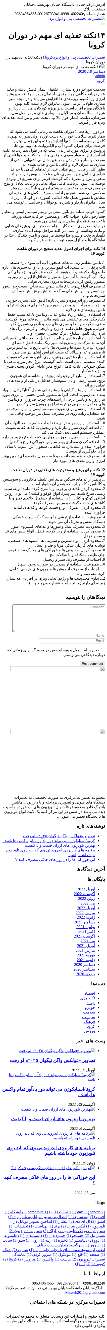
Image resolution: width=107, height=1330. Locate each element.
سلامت (89, 1012)
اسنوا (98, 1221)
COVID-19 (64, 1212)
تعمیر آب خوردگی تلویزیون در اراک (74, 1231)
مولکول (62, 1254)
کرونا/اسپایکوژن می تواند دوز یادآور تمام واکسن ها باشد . (48, 841)
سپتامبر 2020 (84, 969)
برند (54, 1226)
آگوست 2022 (84, 894)
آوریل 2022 (86, 908)
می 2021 (88, 941)
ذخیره (60, 1240)
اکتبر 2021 (86, 931)
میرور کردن (39, 1254)
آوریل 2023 (86, 889)
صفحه (92, 1254)
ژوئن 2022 (86, 898)
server (97, 1212)
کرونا (101, 80)
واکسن (45, 1259)
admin (100, 76)
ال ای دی (79, 1221)
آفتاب (97, 1217)
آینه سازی (78, 1217)
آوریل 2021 (86, 946)
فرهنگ (89, 1021)
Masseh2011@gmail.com (85, 1292)
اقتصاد (89, 993)
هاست (63, 1259)
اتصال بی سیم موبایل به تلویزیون (37, 1217)
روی (32, 1240)
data (83, 1212)
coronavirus (40, 1212)
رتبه (46, 1240)
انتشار (60, 1221)
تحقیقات (18, 1226)
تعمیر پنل (95, 1235)
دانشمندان (31, 1235)
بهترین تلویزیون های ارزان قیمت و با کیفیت (60, 845)
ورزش (89, 1031)
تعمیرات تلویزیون (25, 1231)
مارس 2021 (85, 950)
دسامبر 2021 (84, 922)
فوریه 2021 (86, 955)
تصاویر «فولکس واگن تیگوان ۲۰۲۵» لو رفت (59, 836)
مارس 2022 (85, 912)
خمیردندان (54, 1235)
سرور (92, 1245)
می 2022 (88, 903)
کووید (98, 1264)
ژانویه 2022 (86, 917)
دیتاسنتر (78, 1240)
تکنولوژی (87, 998)
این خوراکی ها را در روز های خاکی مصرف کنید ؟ (55, 859)
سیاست (88, 1017)
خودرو (90, 1007)
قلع (77, 1254)
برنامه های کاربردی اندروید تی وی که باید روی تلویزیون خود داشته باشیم (51, 1150)
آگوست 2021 (84, 936)
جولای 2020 (85, 974)
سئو (19, 1240)
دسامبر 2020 (84, 964)
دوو (94, 1240)
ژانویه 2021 (86, 960)
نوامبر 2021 (85, 927)
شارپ (20, 1250)
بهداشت (38, 1226)
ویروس (27, 1259)
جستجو (75, 1235)
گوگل (82, 1264)
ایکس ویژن (73, 1226)
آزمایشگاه (16, 1212)
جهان (91, 1003)
